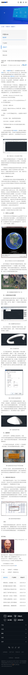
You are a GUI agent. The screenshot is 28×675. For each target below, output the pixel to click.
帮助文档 (5, 55)
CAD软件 (15, 130)
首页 (3, 26)
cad (16, 565)
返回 (26, 65)
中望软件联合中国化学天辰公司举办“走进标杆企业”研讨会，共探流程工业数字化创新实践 (10, 589)
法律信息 (11, 657)
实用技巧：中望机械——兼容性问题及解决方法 (17, 569)
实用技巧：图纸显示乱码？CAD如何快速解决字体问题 (17, 572)
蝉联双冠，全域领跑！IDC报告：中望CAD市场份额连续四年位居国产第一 (10, 582)
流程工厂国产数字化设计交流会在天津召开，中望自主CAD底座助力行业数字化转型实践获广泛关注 (10, 592)
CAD (2, 72)
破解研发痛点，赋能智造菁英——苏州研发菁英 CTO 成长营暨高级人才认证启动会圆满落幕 (10, 605)
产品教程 (5, 43)
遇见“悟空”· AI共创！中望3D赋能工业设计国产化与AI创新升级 (10, 595)
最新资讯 (5, 577)
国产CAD (11, 652)
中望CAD (8, 26)
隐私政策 (17, 657)
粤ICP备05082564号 (6, 664)
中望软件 (9, 70)
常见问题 (5, 51)
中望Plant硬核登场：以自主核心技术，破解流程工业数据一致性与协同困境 (10, 599)
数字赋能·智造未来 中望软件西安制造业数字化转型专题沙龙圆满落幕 (10, 586)
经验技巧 (13, 26)
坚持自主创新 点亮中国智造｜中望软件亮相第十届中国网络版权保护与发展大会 (10, 602)
